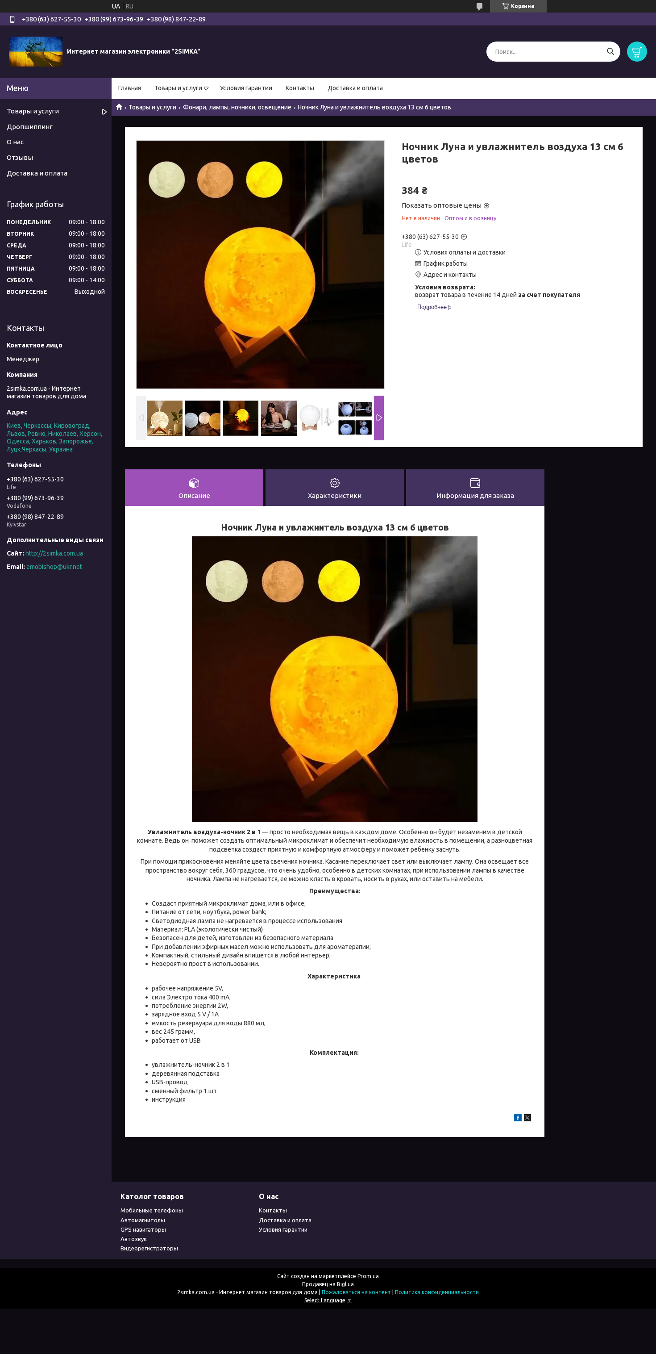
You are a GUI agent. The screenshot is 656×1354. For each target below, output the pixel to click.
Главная (129, 88)
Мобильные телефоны (151, 1210)
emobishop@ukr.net (54, 566)
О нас (15, 142)
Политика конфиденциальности (437, 1292)
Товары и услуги (178, 88)
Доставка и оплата (355, 88)
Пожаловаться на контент (356, 1292)
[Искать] (610, 52)
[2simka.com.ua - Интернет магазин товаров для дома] (35, 51)
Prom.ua (368, 1276)
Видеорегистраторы (149, 1248)
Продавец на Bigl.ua (328, 1284)
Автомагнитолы (142, 1220)
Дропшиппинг (30, 126)
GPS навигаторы (143, 1229)
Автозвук (133, 1239)
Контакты (300, 88)
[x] (527, 1119)
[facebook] (518, 1119)
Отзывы (20, 157)
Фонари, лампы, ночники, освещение (237, 107)
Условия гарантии (246, 88)
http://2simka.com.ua (54, 553)
